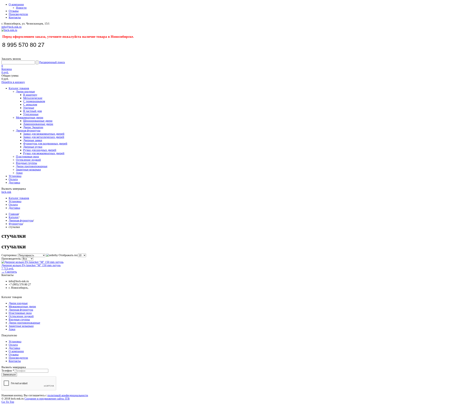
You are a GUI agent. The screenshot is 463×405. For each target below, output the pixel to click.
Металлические (32, 98)
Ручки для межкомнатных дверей (43, 153)
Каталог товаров (19, 88)
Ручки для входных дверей (39, 150)
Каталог (14, 217)
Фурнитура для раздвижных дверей (45, 143)
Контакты (15, 17)
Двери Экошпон (33, 127)
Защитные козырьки (28, 169)
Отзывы (14, 10)
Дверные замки (32, 140)
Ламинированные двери (38, 124)
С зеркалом (30, 104)
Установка (15, 176)
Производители (18, 14)
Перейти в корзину (13, 82)
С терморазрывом (34, 101)
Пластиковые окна (27, 156)
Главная (13, 214)
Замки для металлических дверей (43, 137)
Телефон (7, 370)
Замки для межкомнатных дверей (43, 133)
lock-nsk (6, 191)
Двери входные (25, 91)
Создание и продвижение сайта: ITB (47, 398)
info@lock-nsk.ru (11, 26)
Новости (21, 7)
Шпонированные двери (37, 120)
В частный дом (32, 111)
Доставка (14, 182)
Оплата (13, 179)
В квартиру (30, 94)
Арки (19, 172)
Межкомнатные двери (29, 117)
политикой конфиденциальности (67, 395)
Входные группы (26, 163)
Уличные (28, 107)
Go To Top (7, 401)
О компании (16, 4)
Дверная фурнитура (28, 130)
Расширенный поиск (52, 62)
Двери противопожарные (31, 166)
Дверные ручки (32, 146)
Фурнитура (16, 223)
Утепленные (31, 114)
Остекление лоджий (28, 159)
